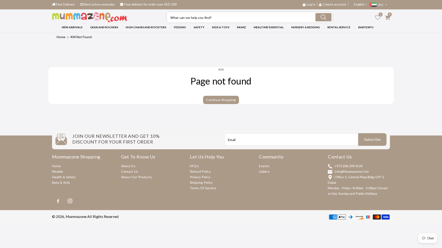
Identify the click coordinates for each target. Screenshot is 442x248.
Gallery (264, 171)
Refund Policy (200, 171)
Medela (57, 171)
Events (264, 166)
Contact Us (129, 171)
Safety (199, 27)
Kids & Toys (220, 27)
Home (61, 37)
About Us (128, 166)
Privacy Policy (200, 177)
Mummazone (76, 216)
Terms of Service (203, 188)
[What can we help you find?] (323, 17)
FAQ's (194, 166)
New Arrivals (72, 27)
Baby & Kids (61, 182)
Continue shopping (221, 100)
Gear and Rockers (104, 27)
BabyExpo (365, 27)
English (359, 4)
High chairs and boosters (146, 27)
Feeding (180, 27)
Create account (334, 4)
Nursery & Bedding (305, 27)
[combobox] (249, 17)
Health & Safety (64, 177)
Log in (311, 4)
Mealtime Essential (269, 27)
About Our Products (136, 177)
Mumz (241, 27)
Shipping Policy (201, 182)
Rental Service (338, 27)
